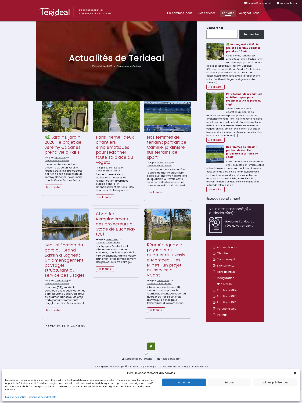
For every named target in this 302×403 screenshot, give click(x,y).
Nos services (206, 13)
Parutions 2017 (226, 309)
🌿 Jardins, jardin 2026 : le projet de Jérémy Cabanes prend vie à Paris (63, 144)
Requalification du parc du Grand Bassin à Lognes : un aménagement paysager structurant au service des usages (65, 260)
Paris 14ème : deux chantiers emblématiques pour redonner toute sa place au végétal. (115, 149)
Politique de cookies (15, 396)
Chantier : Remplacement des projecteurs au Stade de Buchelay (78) (115, 224)
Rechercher (214, 28)
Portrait (222, 315)
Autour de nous (227, 247)
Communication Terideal (129, 66)
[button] (295, 373)
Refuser (229, 382)
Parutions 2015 (226, 296)
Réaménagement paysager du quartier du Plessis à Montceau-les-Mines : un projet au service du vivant (166, 260)
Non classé (224, 284)
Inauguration (225, 278)
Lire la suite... (215, 87)
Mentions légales (171, 366)
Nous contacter (288, 3)
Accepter (184, 382)
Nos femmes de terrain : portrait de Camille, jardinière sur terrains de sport (166, 147)
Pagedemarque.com (151, 366)
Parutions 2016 (226, 302)
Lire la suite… (53, 187)
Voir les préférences (275, 382)
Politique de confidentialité (42, 396)
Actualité (228, 13)
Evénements (225, 266)
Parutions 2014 (227, 290)
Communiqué (226, 259)
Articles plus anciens (65, 326)
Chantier (223, 253)
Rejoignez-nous (248, 13)
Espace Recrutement (259, 3)
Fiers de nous (226, 272)
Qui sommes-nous (179, 13)
